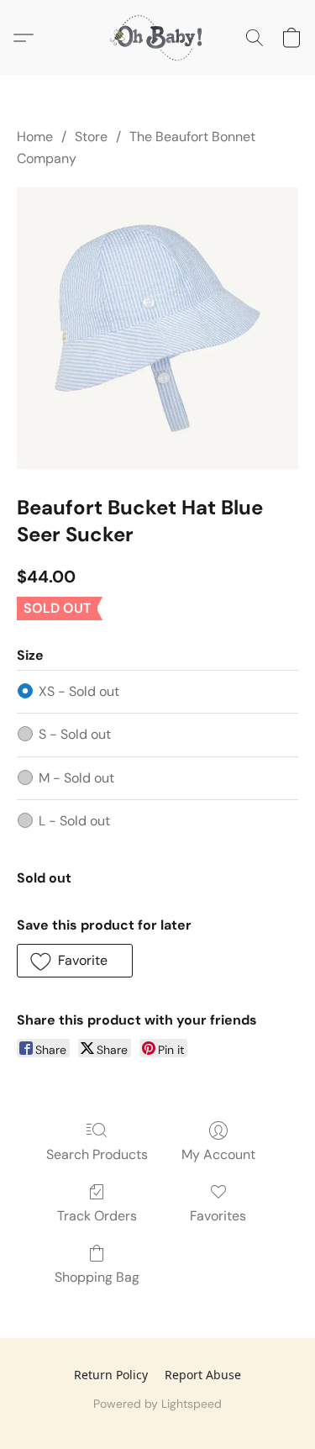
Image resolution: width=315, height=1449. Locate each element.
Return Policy (111, 1375)
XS (79, 691)
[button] (158, 38)
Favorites (218, 1216)
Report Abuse (203, 1375)
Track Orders (97, 1216)
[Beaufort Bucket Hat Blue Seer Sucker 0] (157, 328)
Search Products (97, 1154)
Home (35, 136)
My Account (218, 1154)
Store (91, 136)
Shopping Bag (97, 1277)
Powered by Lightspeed (157, 1403)
